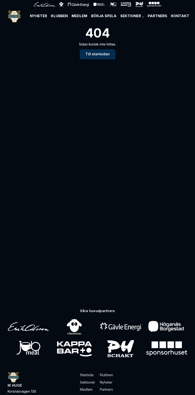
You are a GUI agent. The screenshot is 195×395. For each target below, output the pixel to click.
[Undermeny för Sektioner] (143, 17)
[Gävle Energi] (120, 326)
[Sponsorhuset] (166, 348)
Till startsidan (97, 54)
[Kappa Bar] (74, 348)
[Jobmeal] (28, 348)
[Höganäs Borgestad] (166, 326)
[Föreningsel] (74, 326)
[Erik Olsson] (28, 326)
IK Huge (15, 385)
